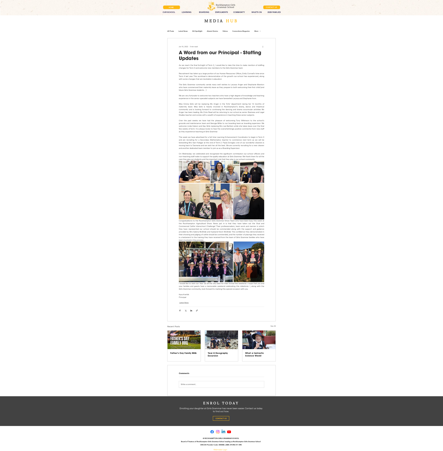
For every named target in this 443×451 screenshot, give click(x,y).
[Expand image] (194, 172)
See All (273, 326)
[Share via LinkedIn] (191, 310)
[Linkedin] (223, 432)
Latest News (183, 31)
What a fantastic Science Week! (254, 354)
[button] (169, 11)
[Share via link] (197, 310)
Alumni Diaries (212, 31)
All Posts (170, 31)
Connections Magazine (241, 31)
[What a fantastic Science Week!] (258, 340)
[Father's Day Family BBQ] (184, 340)
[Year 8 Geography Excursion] (221, 340)
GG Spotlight (197, 31)
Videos (225, 31)
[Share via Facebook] (180, 310)
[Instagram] (218, 432)
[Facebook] (212, 432)
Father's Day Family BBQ (183, 353)
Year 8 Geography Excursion (218, 354)
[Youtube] (229, 432)
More (256, 31)
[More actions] (262, 46)
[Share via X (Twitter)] (185, 310)
